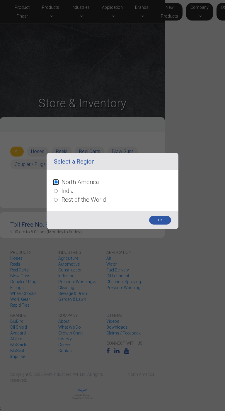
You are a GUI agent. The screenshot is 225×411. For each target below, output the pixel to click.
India (68, 190)
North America (80, 182)
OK (160, 220)
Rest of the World (84, 199)
